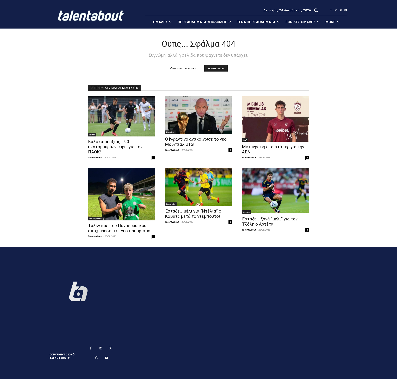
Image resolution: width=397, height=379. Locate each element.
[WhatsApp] (97, 358)
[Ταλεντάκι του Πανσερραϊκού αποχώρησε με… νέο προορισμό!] (121, 194)
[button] (316, 10)
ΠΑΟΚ (92, 134)
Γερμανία (170, 204)
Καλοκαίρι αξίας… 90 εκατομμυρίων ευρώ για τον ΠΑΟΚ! (115, 146)
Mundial (170, 132)
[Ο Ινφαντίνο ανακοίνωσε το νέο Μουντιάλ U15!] (198, 115)
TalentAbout (95, 157)
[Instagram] (335, 10)
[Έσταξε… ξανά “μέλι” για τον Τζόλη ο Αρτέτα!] (275, 191)
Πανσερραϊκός (96, 218)
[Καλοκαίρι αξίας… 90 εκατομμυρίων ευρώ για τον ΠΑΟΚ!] (121, 116)
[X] (340, 10)
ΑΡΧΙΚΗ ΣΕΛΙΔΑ (216, 68)
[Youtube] (345, 10)
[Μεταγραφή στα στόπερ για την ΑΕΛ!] (275, 119)
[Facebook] (330, 10)
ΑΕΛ (245, 139)
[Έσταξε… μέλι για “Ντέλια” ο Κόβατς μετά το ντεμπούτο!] (198, 187)
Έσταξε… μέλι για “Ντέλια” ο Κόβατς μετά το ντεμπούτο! (193, 214)
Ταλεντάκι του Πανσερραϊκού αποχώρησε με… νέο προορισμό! (119, 228)
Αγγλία (246, 211)
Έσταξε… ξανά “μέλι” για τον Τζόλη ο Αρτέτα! (270, 221)
